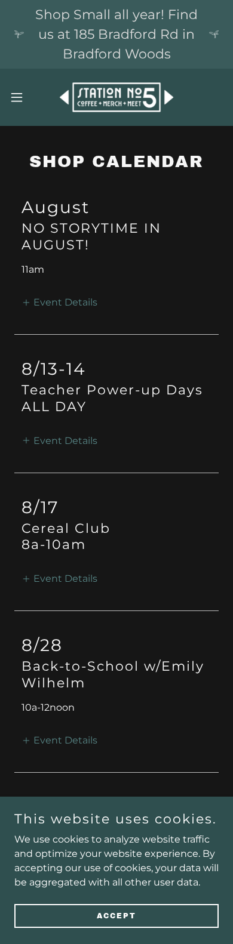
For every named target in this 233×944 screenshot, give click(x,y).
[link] (116, 97)
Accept (116, 915)
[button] (21, 97)
